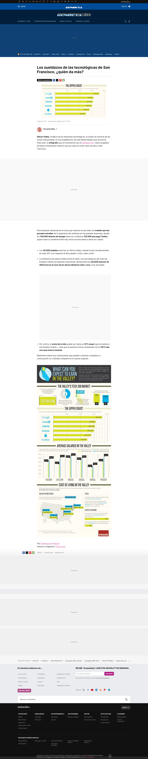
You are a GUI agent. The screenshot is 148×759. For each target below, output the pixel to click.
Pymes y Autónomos (121, 720)
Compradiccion (105, 722)
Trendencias (104, 717)
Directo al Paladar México (73, 741)
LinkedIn (109, 689)
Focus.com (60, 546)
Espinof (53, 720)
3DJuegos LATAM (40, 741)
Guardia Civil (80, 54)
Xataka (20, 717)
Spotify (117, 54)
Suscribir (109, 673)
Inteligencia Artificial (63, 685)
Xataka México (22, 741)
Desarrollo (60, 552)
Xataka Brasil (22, 743)
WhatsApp (41, 685)
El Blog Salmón (121, 717)
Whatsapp (109, 54)
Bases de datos (66, 21)
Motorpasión (88, 717)
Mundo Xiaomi (22, 728)
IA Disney (45, 661)
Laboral (40, 682)
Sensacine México (57, 741)
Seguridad (41, 678)
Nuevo (124, 6)
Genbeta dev (74, 14)
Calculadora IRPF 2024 (92, 661)
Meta (63, 54)
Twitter (125, 21)
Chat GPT (36, 661)
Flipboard (60, 80)
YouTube (70, 54)
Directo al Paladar (73, 717)
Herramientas (22, 678)
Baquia (56, 543)
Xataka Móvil (22, 720)
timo (58, 682)
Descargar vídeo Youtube (74, 661)
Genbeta (74, 7)
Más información (89, 757)
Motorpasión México (88, 741)
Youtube (92, 689)
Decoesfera (104, 720)
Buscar (126, 699)
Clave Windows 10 (57, 661)
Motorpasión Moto (90, 720)
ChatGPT (37, 54)
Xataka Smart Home (24, 725)
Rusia (88, 54)
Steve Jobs (55, 54)
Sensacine (54, 717)
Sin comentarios (45, 80)
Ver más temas (24, 690)
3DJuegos (38, 717)
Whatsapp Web (98, 54)
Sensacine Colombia (54, 744)
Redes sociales (23, 682)
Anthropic (46, 54)
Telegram (96, 689)
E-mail (63, 80)
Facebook (129, 21)
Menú (23, 6)
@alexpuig (46, 543)
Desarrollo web (24, 21)
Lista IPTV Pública (108, 661)
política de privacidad (102, 678)
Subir (124, 707)
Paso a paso (22, 674)
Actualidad (41, 674)
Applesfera (21, 722)
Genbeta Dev (88, 143)
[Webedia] (24, 707)
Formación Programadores (45, 21)
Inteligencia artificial (63, 674)
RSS (100, 689)
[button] (50, 129)
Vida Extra (38, 720)
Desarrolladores (83, 21)
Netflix (20, 685)
